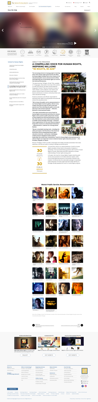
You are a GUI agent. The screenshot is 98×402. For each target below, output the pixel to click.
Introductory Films (53, 380)
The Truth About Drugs (68, 376)
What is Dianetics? (25, 372)
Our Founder (32, 6)
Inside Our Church (10, 368)
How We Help (12, 10)
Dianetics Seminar (39, 368)
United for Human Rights (15, 62)
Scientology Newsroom (52, 392)
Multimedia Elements (14, 72)
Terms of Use (83, 398)
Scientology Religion (33, 392)
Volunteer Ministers (68, 382)
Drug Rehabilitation (68, 374)
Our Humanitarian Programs (45, 6)
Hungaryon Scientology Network (13, 374)
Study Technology (67, 370)
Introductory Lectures (54, 378)
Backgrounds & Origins (25, 374)
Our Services (67, 6)
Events (81, 6)
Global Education (13, 69)
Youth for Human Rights (36, 395)
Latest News (52, 368)
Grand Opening (10, 370)
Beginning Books (53, 374)
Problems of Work (39, 381)
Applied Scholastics (75, 393)
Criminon (62, 393)
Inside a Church (24, 378)
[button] (43, 47)
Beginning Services (40, 367)
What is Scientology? (20, 6)
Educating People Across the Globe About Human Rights (17, 79)
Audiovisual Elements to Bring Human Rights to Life (70, 326)
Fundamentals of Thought (41, 383)
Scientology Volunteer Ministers (12, 393)
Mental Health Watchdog (69, 380)
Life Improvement (39, 372)
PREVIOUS (37, 324)
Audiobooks (52, 376)
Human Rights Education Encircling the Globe (17, 98)
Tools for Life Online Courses (41, 379)
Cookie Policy (78, 398)
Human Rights (67, 378)
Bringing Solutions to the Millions (16, 101)
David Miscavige (61, 392)
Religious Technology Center (71, 392)
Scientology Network (24, 392)
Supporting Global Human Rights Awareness (16, 66)
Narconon (68, 393)
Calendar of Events (53, 370)
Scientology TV (77, 2)
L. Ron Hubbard (10, 392)
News (89, 6)
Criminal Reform (67, 372)
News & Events (53, 367)
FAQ (75, 6)
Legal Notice (88, 398)
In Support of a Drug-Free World (13, 395)
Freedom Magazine (40, 393)
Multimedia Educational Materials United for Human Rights (44, 326)
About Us (10, 6)
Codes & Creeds (24, 376)
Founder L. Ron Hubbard (26, 368)
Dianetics (16, 392)
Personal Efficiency (39, 370)
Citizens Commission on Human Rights (50, 395)
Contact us (69, 2)
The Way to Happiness (68, 368)
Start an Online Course (82, 392)
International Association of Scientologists (27, 393)
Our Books (57, 6)
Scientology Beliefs (25, 370)
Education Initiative (13, 75)
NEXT (79, 324)
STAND (47, 393)
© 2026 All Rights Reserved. (19, 398)
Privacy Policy (72, 398)
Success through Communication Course (40, 375)
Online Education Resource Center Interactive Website (17, 94)
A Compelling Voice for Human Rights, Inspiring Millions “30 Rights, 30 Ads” (17, 86)
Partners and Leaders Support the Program (16, 105)
